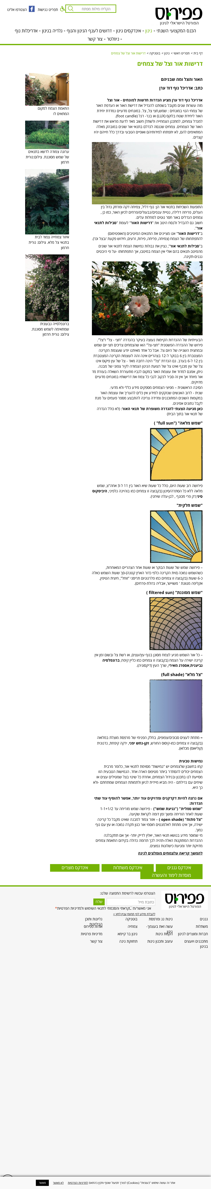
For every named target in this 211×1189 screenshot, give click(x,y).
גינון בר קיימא (127, 933)
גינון (148, 30)
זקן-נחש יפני (139, 743)
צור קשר (95, 39)
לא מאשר (58, 1183)
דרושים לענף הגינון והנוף (89, 30)
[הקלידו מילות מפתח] (69, 8)
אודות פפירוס (93, 926)
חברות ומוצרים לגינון (193, 933)
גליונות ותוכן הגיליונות (93, 921)
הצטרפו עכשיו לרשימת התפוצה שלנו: (127, 893)
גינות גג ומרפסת (161, 918)
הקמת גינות (164, 933)
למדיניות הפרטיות (78, 1183)
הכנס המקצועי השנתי (176, 30)
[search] (94, 10)
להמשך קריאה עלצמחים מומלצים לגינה (170, 853)
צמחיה (132, 926)
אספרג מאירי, (178, 665)
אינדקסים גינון (128, 30)
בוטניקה (154, 53)
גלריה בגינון (52, 30)
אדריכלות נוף (26, 30)
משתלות (202, 926)
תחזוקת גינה (128, 941)
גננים (204, 918)
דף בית (198, 53)
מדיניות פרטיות (91, 933)
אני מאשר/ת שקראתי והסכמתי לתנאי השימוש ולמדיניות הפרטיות (103, 908)
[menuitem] (193, 920)
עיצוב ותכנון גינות (160, 941)
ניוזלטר (113, 39)
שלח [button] (99, 901)
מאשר (42, 1183)
